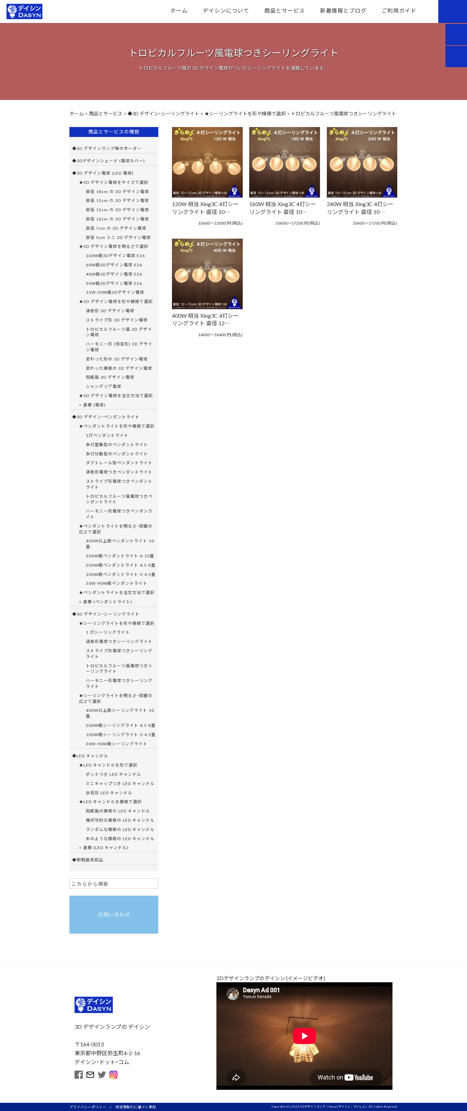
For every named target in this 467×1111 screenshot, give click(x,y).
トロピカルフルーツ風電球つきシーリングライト (119, 668)
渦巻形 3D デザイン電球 (110, 310)
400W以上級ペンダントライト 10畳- (120, 544)
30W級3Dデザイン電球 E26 (114, 283)
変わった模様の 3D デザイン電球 (119, 368)
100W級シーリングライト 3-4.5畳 (121, 734)
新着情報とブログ (343, 10)
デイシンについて (226, 10)
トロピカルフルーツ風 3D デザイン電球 (119, 332)
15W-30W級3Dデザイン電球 (115, 292)
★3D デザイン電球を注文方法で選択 (116, 395)
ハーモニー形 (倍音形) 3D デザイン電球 (119, 347)
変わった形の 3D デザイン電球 (117, 359)
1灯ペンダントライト (107, 435)
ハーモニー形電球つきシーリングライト (119, 683)
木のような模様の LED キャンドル (120, 838)
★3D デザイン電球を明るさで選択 (113, 246)
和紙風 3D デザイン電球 (110, 377)
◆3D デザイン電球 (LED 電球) (103, 173)
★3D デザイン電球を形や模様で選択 (116, 301)
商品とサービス (284, 10)
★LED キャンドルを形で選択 (108, 765)
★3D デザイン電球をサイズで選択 (113, 182)
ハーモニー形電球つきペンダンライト (119, 514)
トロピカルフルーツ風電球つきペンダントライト (119, 499)
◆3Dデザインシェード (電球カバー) (108, 160)
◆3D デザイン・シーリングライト (105, 614)
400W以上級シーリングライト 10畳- (120, 713)
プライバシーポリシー (87, 1106)
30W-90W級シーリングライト (116, 744)
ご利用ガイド (399, 10)
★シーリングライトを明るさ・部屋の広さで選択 (115, 698)
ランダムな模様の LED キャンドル (120, 829)
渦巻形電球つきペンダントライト (119, 472)
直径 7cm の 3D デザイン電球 (116, 228)
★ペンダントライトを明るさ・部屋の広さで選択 (115, 529)
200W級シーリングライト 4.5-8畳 (121, 725)
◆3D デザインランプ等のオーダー (107, 148)
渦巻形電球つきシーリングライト (119, 641)
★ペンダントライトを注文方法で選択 (117, 592)
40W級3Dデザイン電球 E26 (114, 274)
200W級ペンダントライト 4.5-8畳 (121, 565)
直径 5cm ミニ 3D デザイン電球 (118, 237)
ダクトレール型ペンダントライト (119, 462)
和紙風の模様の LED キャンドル (118, 811)
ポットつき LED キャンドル (113, 774)
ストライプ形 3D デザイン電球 (117, 320)
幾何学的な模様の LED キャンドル (120, 820)
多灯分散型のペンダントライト (117, 454)
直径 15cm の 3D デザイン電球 (117, 200)
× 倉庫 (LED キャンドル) (104, 847)
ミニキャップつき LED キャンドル (120, 783)
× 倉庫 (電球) (92, 405)
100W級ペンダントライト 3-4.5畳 (121, 574)
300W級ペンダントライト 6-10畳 (120, 556)
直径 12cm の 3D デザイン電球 (117, 209)
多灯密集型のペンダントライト (117, 444)
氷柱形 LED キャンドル (109, 793)
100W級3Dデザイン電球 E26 (115, 255)
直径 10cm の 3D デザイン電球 (117, 219)
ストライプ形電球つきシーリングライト (119, 653)
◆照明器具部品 (87, 860)
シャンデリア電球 (103, 386)
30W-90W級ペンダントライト (116, 583)
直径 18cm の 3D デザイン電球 (117, 191)
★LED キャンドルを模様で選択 (110, 801)
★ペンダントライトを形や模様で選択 (117, 426)
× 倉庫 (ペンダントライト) (105, 601)
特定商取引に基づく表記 (136, 1106)
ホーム (179, 10)
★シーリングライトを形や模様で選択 (117, 623)
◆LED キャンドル (90, 756)
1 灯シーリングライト (108, 632)
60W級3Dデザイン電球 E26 (114, 265)
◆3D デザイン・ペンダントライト (105, 417)
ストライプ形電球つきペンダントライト (119, 484)
